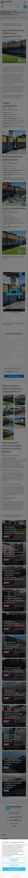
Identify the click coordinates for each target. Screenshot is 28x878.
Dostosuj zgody (14, 865)
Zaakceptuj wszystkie (14, 869)
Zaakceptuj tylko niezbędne (14, 860)
